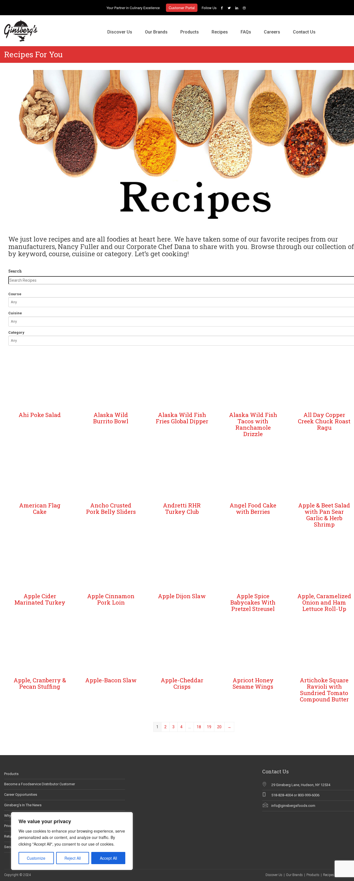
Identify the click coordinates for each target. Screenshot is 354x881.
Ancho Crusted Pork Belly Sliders (111, 508)
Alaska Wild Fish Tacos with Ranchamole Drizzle (253, 424)
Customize (36, 858)
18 (199, 727)
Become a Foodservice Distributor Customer (39, 784)
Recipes (220, 32)
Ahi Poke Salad (40, 415)
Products (189, 32)
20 (219, 727)
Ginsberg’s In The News (22, 805)
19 (209, 727)
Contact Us (304, 32)
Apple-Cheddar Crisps (182, 683)
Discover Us (119, 32)
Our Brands (156, 32)
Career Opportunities (20, 794)
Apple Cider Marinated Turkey (39, 599)
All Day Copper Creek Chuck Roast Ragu (324, 421)
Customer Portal (182, 7)
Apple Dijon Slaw (182, 596)
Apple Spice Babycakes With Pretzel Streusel (252, 602)
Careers (272, 32)
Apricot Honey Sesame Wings (253, 683)
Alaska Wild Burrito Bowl (110, 418)
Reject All (72, 858)
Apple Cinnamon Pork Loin (110, 599)
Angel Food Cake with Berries (253, 508)
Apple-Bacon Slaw (111, 680)
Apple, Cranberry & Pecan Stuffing (40, 683)
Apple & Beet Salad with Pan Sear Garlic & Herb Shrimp (324, 514)
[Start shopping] (328, 26)
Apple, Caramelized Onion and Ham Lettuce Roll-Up (324, 602)
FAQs (246, 32)
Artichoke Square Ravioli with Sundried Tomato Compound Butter (324, 689)
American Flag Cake (40, 508)
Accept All (108, 858)
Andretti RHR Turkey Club (182, 508)
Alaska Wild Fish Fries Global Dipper (182, 418)
